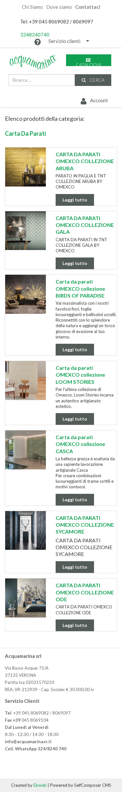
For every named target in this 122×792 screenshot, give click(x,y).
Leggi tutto (74, 199)
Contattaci (87, 7)
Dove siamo (59, 7)
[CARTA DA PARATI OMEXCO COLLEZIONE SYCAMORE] (25, 530)
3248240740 (34, 34)
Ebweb (40, 785)
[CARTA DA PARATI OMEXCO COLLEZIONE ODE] (25, 598)
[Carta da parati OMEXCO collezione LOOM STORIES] (25, 380)
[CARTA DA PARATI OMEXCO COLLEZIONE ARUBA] (25, 167)
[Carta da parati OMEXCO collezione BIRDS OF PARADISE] (25, 294)
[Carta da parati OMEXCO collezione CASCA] (25, 449)
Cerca (96, 80)
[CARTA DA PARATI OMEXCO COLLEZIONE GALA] (25, 230)
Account (98, 100)
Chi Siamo (32, 7)
